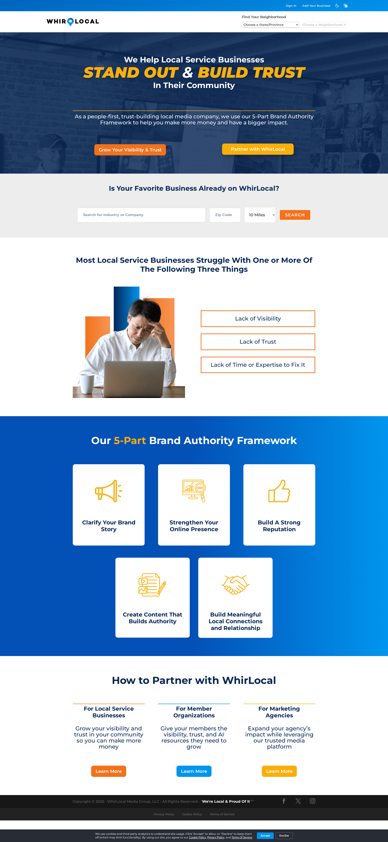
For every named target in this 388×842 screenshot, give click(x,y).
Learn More (109, 771)
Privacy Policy (164, 814)
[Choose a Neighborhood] (324, 25)
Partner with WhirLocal (258, 149)
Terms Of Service (241, 837)
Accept (265, 835)
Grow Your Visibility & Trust (130, 149)
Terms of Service (222, 814)
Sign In (291, 5)
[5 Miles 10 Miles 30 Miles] (260, 215)
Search (295, 214)
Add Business (316, 5)
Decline (284, 835)
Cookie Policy (192, 814)
